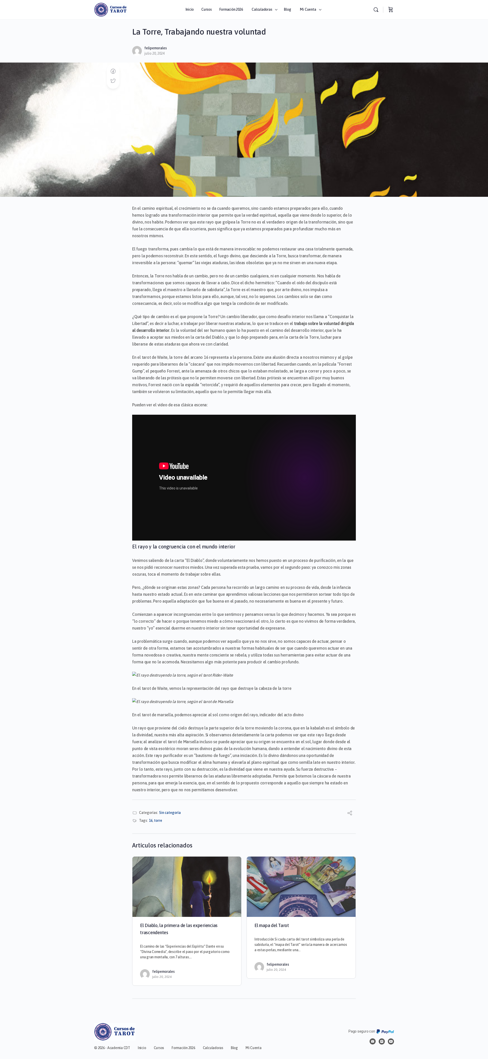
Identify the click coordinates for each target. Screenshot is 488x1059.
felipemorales (155, 48)
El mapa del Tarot (271, 925)
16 (150, 820)
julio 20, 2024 (154, 53)
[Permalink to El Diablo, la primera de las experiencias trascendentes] (186, 887)
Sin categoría (170, 813)
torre (158, 820)
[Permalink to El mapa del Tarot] (301, 887)
